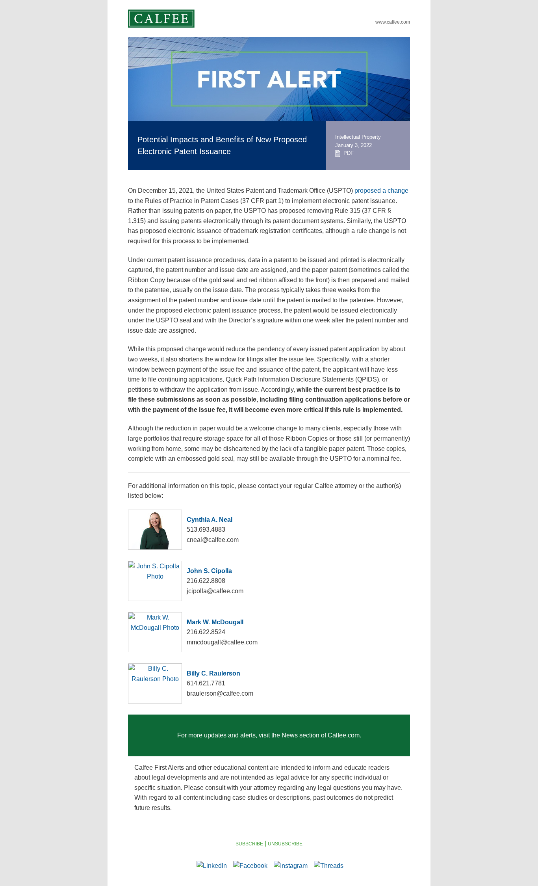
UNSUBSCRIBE (285, 844)
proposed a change (381, 190)
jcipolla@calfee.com (215, 591)
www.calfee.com (392, 22)
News (290, 735)
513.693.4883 (206, 529)
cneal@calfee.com (213, 539)
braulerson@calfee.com (220, 693)
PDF (347, 153)
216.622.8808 (206, 580)
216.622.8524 (206, 632)
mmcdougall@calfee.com (222, 642)
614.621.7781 (206, 683)
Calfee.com (344, 735)
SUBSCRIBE (249, 844)
